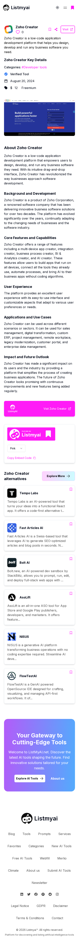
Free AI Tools (22, 858)
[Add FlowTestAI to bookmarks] (71, 672)
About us (57, 778)
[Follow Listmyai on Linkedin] (21, 894)
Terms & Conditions (30, 918)
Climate (13, 870)
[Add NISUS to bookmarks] (71, 633)
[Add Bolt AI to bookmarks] (71, 559)
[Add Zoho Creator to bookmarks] (50, 29)
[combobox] (16, 448)
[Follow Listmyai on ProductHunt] (43, 894)
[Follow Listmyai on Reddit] (50, 894)
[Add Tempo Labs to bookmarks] (71, 489)
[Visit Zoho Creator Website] (56, 29)
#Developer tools (34, 67)
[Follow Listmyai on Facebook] (36, 894)
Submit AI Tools (59, 870)
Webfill (45, 858)
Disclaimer (60, 906)
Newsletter (39, 883)
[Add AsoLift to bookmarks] (71, 593)
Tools (26, 834)
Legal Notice (20, 906)
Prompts (44, 834)
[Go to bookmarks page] (72, 7)
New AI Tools (62, 846)
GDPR (41, 906)
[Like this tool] (18, 32)
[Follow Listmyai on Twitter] (28, 894)
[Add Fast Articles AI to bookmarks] (71, 524)
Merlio (62, 858)
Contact (57, 918)
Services (64, 834)
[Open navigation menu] (65, 7)
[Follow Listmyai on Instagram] (57, 894)
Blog (11, 834)
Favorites (14, 846)
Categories (36, 846)
